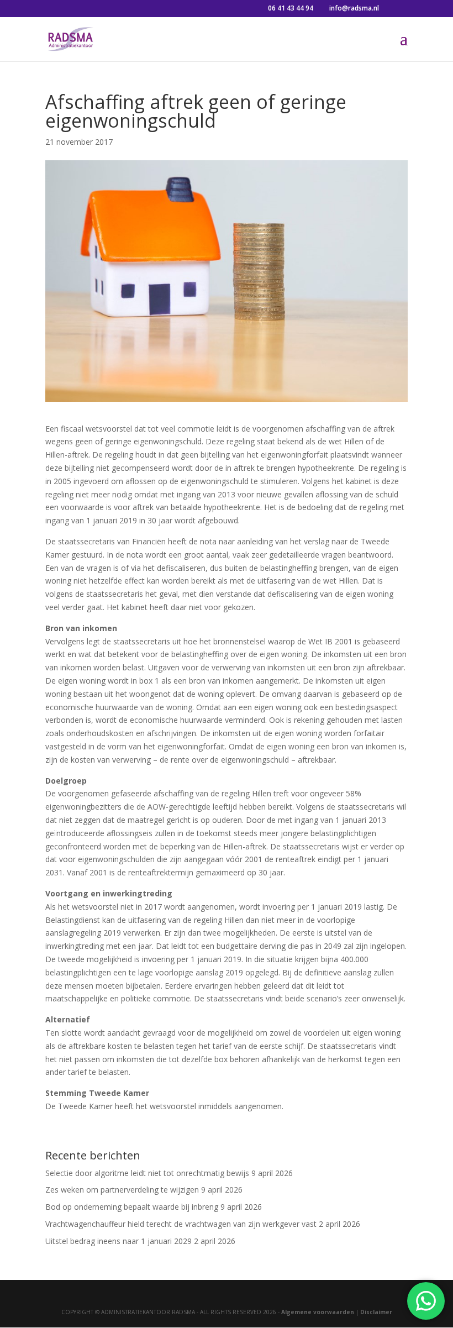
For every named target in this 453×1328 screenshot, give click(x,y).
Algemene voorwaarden (317, 1312)
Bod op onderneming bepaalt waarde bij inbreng (131, 1206)
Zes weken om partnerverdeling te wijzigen (122, 1189)
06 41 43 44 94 (290, 8)
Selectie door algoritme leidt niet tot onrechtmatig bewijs (147, 1173)
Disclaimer (376, 1312)
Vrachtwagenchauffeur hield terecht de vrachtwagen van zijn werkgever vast (181, 1224)
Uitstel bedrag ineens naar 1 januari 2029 (118, 1241)
